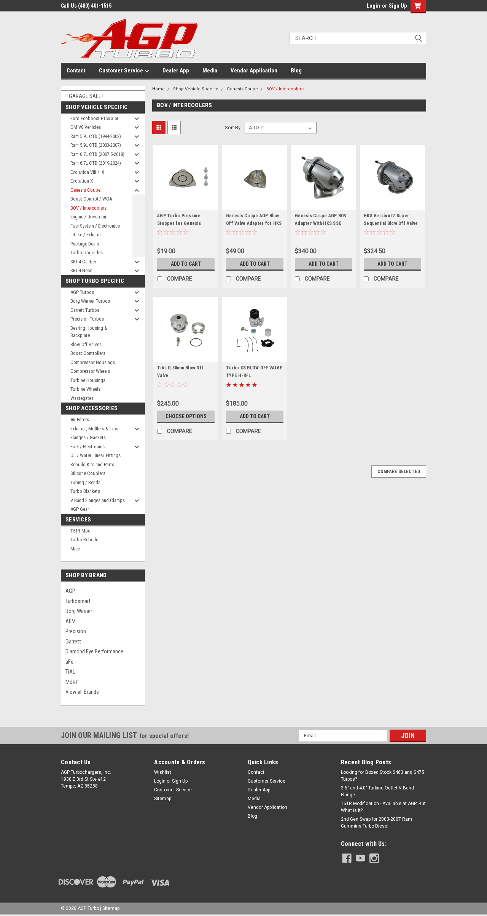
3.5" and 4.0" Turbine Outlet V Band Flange (377, 791)
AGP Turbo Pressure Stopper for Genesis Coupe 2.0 (179, 223)
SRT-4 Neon (81, 270)
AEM (70, 621)
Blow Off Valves (86, 344)
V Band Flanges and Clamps (97, 500)
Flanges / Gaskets (88, 437)
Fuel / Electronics (87, 446)
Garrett (73, 641)
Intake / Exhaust (86, 234)
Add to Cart (186, 264)
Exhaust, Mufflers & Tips (94, 429)
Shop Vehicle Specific (195, 89)
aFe (69, 661)
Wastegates (82, 398)
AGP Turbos (82, 292)
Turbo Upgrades (86, 252)
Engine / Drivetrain (88, 217)
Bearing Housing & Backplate (88, 331)
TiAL (70, 671)
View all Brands (82, 691)
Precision (75, 631)
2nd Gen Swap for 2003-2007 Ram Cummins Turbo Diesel (376, 823)
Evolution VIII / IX (87, 172)
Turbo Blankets (85, 491)
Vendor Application (254, 70)
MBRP (72, 682)
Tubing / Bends (85, 482)
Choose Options (186, 416)
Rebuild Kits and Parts (92, 464)
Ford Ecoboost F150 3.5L (94, 118)
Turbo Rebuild (84, 539)
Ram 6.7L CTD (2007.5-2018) (97, 154)
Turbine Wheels (85, 389)
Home (158, 89)
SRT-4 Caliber (83, 262)
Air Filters (79, 419)
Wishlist (162, 772)
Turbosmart (78, 601)
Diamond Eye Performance (94, 651)
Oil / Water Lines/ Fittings (95, 455)
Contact (76, 70)
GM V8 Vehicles (85, 127)
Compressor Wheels (90, 371)
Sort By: (233, 127)
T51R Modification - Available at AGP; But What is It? (383, 807)
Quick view (186, 204)
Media (209, 70)
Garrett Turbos (84, 310)
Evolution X (81, 181)
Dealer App (175, 70)
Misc (75, 549)
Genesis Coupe (85, 190)
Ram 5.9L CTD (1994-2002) (95, 136)
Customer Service (121, 70)
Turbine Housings (87, 380)
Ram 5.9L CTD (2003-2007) (95, 145)
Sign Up (398, 6)
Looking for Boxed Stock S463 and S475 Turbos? (382, 776)
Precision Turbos (87, 319)
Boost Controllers (87, 353)
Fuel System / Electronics (95, 226)
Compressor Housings (92, 362)
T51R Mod (80, 531)
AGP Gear (79, 509)
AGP (70, 590)
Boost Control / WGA (91, 199)
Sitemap (162, 798)
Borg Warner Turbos (90, 301)
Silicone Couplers (87, 473)
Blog (296, 70)
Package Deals (84, 244)
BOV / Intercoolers (88, 208)
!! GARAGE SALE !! (85, 96)
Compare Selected (398, 471)
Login (373, 6)
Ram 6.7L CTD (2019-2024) (95, 163)
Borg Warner (78, 611)
